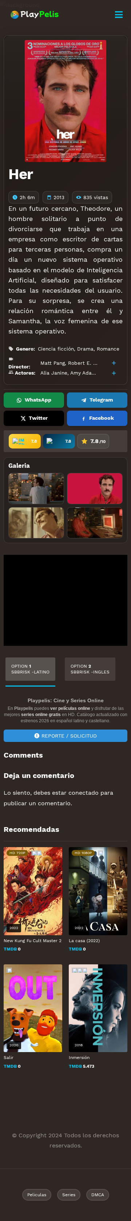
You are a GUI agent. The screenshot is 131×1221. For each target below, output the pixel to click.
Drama (85, 349)
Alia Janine (53, 373)
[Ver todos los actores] (114, 373)
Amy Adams (84, 373)
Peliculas (36, 1194)
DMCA (97, 1194)
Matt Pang (52, 363)
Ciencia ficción (56, 349)
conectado (83, 792)
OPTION (30, 669)
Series (68, 1194)
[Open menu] (118, 15)
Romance (108, 349)
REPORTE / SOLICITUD (69, 736)
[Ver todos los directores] (114, 363)
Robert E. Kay (85, 363)
